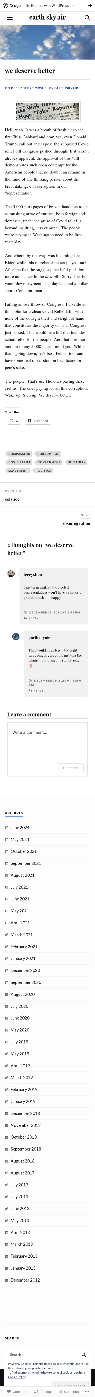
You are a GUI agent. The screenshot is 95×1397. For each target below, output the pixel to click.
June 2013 (20, 1208)
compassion (19, 453)
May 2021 (20, 910)
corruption (48, 453)
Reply (33, 618)
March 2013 (22, 1244)
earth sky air (47, 17)
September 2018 (26, 1149)
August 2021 (23, 875)
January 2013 (23, 1268)
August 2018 (23, 1160)
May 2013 (20, 1220)
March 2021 (22, 934)
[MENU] (10, 18)
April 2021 (20, 922)
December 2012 (25, 1280)
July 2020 (19, 1006)
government (49, 462)
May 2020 (20, 1029)
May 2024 (20, 839)
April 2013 (20, 1232)
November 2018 (26, 1125)
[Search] (83, 18)
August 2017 (23, 1172)
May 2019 (20, 1053)
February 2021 (24, 946)
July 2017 (19, 1184)
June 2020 (20, 1017)
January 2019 (23, 1101)
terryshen (33, 574)
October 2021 (24, 851)
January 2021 (23, 958)
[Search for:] (47, 1355)
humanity (77, 462)
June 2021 (20, 898)
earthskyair (66, 88)
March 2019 (22, 1077)
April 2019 (20, 1065)
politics (43, 470)
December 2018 (25, 1113)
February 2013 (24, 1256)
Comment (70, 768)
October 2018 (24, 1137)
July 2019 (19, 1041)
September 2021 (26, 863)
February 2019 (24, 1089)
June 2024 (20, 827)
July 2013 (19, 1196)
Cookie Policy (17, 1377)
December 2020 (25, 970)
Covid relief (19, 462)
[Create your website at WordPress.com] (47, 5)
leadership (18, 470)
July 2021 (19, 887)
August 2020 (23, 994)
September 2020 (26, 982)
